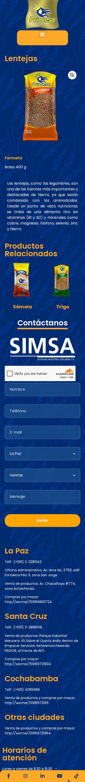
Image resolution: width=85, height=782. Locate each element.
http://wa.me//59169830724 (28, 601)
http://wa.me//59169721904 (28, 664)
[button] (43, 34)
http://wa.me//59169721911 (26, 702)
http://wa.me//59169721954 (28, 733)
